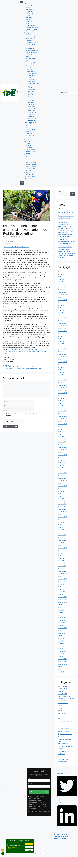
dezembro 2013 (62, 656)
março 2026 (61, 284)
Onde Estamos (30, 25)
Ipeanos (28, 23)
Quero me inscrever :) (39, 792)
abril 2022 (61, 406)
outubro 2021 (62, 421)
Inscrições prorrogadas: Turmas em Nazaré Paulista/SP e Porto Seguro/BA (24, 368)
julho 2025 (61, 305)
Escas (28, 143)
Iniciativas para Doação (65, 721)
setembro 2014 (62, 633)
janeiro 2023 (61, 382)
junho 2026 (61, 276)
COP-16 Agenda (63, 703)
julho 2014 (61, 638)
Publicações (28, 155)
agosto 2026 (61, 271)
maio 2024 (61, 341)
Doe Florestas (30, 35)
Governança (30, 11)
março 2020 (61, 470)
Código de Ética (29, 174)
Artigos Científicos (31, 164)
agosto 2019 (61, 488)
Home (59, 718)
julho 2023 (61, 367)
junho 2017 (61, 555)
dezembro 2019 (62, 478)
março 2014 (61, 648)
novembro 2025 (62, 295)
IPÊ (25, 4)
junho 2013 (61, 669)
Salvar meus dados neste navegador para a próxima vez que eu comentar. (24, 415)
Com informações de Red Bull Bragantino (16, 247)
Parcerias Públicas (29, 176)
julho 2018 (61, 522)
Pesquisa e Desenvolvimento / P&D (33, 83)
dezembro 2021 (62, 416)
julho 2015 (61, 607)
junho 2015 (61, 610)
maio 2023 (61, 372)
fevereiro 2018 (62, 535)
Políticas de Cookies (59, 838)
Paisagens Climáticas (64, 739)
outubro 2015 (62, 599)
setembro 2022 (62, 393)
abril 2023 (61, 375)
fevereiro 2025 (62, 318)
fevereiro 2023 (62, 380)
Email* (30, 783)
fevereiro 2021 (62, 442)
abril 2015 (61, 615)
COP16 (60, 705)
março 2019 (61, 501)
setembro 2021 (62, 424)
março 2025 (61, 315)
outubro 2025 (62, 297)
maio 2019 (61, 496)
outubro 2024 (62, 328)
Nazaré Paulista (31, 64)
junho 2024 (61, 338)
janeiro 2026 (61, 289)
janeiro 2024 (61, 351)
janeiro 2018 (61, 537)
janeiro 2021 (61, 444)
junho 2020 (61, 462)
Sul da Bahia (30, 68)
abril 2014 (61, 646)
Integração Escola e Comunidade (32, 93)
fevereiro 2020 (62, 473)
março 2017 (61, 563)
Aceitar (29, 850)
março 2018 (61, 532)
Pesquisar (61, 191)
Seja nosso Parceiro (32, 31)
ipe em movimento (63, 729)
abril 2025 (61, 313)
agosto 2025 (61, 302)
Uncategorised (62, 761)
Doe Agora (27, 33)
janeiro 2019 (61, 506)
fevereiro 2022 (62, 411)
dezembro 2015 (62, 594)
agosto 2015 (61, 604)
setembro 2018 (62, 517)
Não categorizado (63, 731)
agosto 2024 (61, 333)
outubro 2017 (62, 545)
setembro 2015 (62, 602)
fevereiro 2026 (62, 287)
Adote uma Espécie (32, 50)
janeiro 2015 (61, 623)
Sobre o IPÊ (29, 6)
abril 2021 (61, 437)
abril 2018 (61, 530)
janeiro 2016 (61, 592)
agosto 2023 (61, 364)
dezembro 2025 (62, 292)
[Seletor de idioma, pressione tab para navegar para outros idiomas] (68, 93)
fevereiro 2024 (62, 349)
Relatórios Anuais (31, 29)
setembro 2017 (62, 548)
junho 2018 (61, 524)
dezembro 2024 (62, 323)
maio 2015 (61, 612)
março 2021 (61, 439)
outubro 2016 (62, 576)
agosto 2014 (61, 635)
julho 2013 (61, 666)
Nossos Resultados (32, 27)
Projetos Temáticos (32, 73)
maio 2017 (61, 558)
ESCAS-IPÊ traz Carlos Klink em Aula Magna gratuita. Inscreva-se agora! (23, 366)
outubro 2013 (62, 661)
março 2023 (61, 377)
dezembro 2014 (62, 625)
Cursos (60, 710)
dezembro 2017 (62, 540)
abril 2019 (61, 499)
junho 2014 (61, 641)
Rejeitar (29, 847)
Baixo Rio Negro (31, 62)
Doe (59, 716)
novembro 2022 (62, 388)
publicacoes (61, 754)
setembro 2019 (62, 486)
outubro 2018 (62, 514)
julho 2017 (61, 553)
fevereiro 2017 (62, 566)
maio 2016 (61, 589)
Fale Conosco (28, 178)
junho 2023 (61, 369)
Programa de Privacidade (61, 836)
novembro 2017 (62, 542)
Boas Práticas (62, 691)
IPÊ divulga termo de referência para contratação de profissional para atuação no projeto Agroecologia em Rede (66, 243)
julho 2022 (61, 398)
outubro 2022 (62, 390)
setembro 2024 (62, 331)
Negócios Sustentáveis (31, 122)
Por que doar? (30, 37)
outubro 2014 (62, 630)
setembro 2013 (62, 664)
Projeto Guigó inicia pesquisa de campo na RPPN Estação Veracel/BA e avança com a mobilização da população (66, 253)
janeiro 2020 (61, 475)
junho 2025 (61, 307)
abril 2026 (61, 282)
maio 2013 (61, 672)
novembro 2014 (62, 628)
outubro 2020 (62, 452)
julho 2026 (61, 274)
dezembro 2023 (62, 354)
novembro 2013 (62, 659)
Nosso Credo (30, 9)
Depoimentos (62, 713)
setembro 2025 (62, 300)
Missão (28, 8)
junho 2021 (61, 431)
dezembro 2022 (62, 385)
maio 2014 (61, 643)
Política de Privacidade (60, 834)
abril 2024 (61, 344)
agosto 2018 (61, 519)
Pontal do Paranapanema (65, 746)
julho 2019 (61, 491)
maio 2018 (61, 527)
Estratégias (29, 13)
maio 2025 (61, 310)
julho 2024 (61, 336)
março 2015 (61, 617)
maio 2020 (61, 465)
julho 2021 (61, 429)
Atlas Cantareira (31, 162)
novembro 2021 (62, 418)
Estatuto (26, 172)
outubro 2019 (62, 483)
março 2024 (61, 346)
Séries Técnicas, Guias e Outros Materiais (31, 168)
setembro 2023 (62, 362)
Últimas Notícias (31, 58)
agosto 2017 (61, 550)
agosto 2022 (61, 395)
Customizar (29, 844)
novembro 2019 (62, 480)
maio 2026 (61, 279)
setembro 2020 (62, 455)
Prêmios (28, 19)
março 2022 (61, 408)
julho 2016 (61, 584)
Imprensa (29, 21)
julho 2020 (61, 460)
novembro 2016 (62, 573)
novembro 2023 (62, 357)
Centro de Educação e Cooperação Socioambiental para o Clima (32, 108)
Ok (72, 194)
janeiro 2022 (61, 413)
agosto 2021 (61, 426)
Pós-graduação (31, 149)
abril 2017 (61, 561)
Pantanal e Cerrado (32, 66)
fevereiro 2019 (62, 504)
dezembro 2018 (62, 509)
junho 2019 (61, 493)
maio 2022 (61, 403)
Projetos (26, 60)
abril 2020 (61, 468)
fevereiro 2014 (62, 651)
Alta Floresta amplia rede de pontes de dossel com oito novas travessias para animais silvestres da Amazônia (66, 216)
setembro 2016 (62, 579)
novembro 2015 (62, 597)
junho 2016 (61, 586)
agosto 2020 (61, 457)
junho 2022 (61, 400)
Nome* (30, 778)
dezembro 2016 (62, 571)
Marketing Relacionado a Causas (30, 126)
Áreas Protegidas (63, 686)
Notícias (26, 56)
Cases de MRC (30, 130)
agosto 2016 (61, 581)
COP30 (60, 708)
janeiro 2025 (61, 320)
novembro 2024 (62, 326)
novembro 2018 (62, 511)
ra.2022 (60, 756)
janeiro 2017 (61, 568)
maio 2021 (61, 434)
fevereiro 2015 (62, 620)
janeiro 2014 (61, 654)
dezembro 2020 (62, 447)
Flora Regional (30, 157)
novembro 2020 (62, 449)
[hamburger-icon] (21, 2)
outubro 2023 (62, 359)
